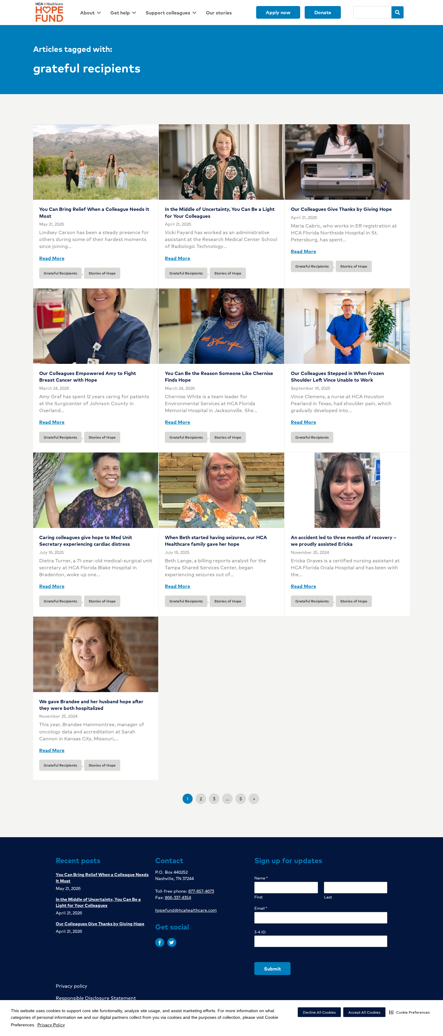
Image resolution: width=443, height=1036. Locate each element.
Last (328, 897)
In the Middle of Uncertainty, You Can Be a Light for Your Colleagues (220, 212)
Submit (272, 968)
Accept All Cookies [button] (364, 1012)
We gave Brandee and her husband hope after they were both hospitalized (91, 705)
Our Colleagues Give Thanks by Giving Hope (341, 209)
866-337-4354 (178, 897)
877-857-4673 (201, 891)
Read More (51, 258)
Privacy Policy (51, 1024)
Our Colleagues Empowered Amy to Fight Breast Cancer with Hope (87, 376)
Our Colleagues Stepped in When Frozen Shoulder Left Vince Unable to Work (337, 376)
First (258, 897)
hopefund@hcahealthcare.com (186, 910)
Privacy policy (71, 986)
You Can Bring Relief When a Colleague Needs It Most (94, 212)
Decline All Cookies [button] (319, 1012)
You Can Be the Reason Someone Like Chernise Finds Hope (219, 376)
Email (260, 908)
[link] (91, 12)
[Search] (397, 12)
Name (261, 878)
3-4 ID (259, 932)
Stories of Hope (102, 273)
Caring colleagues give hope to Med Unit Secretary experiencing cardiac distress (85, 540)
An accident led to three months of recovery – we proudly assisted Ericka (343, 540)
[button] (409, 1012)
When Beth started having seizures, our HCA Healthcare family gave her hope (216, 540)
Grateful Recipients (60, 273)
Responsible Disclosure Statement (96, 998)
